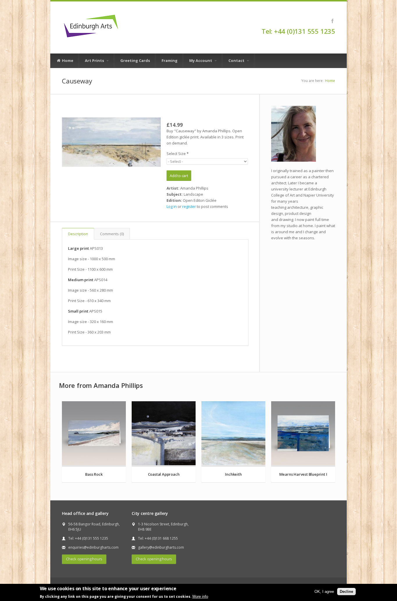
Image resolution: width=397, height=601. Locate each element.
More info (200, 596)
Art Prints (95, 60)
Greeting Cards (135, 60)
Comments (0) (112, 233)
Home (67, 60)
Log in (172, 206)
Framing (170, 60)
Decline (346, 591)
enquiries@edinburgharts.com (93, 547)
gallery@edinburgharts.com (161, 547)
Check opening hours (84, 558)
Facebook (332, 21)
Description (78, 233)
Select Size (178, 153)
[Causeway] (111, 142)
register (189, 206)
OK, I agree (324, 591)
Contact (236, 60)
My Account (201, 60)
